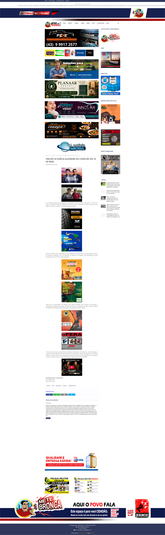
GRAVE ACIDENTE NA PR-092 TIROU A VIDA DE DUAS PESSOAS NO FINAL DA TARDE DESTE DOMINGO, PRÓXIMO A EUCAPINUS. (113, 207)
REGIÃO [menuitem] (76, 23)
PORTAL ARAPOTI (83, 533)
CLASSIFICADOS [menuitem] (100, 23)
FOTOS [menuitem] (93, 23)
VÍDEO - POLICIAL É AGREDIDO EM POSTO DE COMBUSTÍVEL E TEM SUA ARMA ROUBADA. (112, 199)
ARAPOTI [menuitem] (70, 23)
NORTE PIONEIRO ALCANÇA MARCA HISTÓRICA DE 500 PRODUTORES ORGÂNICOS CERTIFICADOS (122, 5)
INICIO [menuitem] (64, 23)
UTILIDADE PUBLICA (72, 385)
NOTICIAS (65, 385)
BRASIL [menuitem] (82, 23)
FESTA (53, 385)
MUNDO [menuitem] (88, 23)
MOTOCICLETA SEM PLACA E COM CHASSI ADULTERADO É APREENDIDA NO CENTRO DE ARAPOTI (74, 5)
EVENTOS (53, 155)
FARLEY (92, 533)
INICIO (46, 0)
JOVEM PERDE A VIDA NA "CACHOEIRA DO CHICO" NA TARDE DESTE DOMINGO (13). (113, 215)
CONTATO (67, 0)
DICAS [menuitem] (107, 23)
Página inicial (48, 155)
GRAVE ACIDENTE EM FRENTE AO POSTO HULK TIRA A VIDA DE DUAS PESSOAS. (113, 192)
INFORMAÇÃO (58, 385)
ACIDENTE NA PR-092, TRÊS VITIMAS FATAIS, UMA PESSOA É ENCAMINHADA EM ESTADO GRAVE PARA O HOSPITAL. (113, 185)
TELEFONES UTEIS (60, 0)
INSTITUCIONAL (52, 0)
